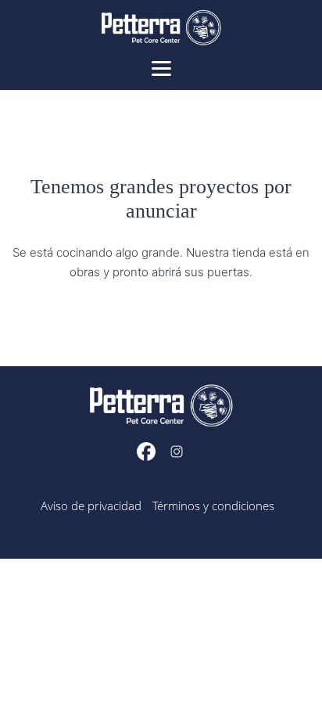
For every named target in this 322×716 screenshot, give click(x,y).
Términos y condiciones (213, 505)
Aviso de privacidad (91, 505)
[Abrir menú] (161, 67)
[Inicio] (161, 30)
